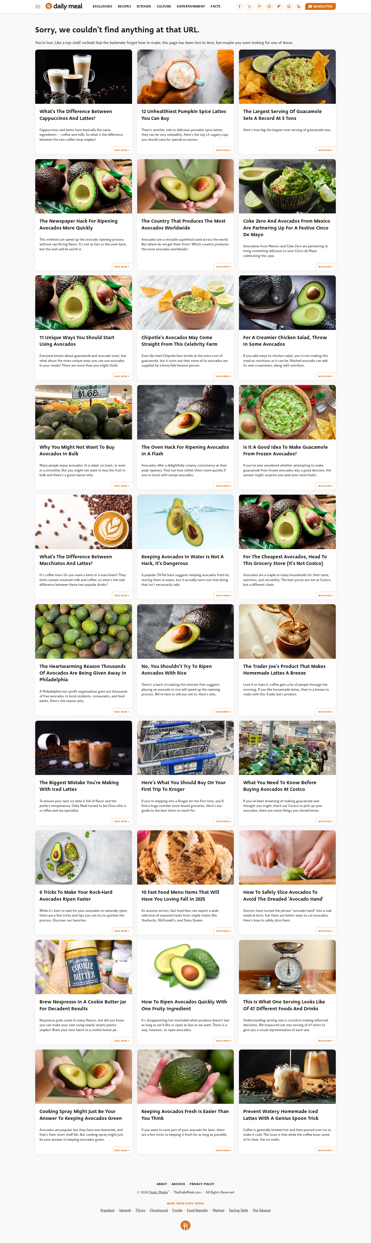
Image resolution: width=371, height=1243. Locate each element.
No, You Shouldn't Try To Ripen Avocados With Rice (176, 669)
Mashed (218, 1210)
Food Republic (197, 1210)
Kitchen (144, 6)
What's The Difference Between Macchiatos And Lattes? (76, 560)
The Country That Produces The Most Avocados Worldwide (183, 224)
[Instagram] (269, 6)
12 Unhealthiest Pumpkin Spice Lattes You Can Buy (183, 114)
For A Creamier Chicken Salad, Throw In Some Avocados (285, 340)
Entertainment (191, 6)
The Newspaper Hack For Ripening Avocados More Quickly (79, 224)
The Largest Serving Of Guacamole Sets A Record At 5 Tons (282, 114)
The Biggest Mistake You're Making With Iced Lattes (79, 786)
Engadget (107, 1210)
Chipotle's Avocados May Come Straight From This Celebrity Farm (179, 340)
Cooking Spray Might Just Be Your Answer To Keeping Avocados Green (81, 1114)
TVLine (140, 1210)
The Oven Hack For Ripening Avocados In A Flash (185, 450)
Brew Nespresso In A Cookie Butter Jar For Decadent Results (83, 1005)
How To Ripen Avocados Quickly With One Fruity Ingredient (184, 1005)
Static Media (158, 1192)
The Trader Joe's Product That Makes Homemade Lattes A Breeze (284, 669)
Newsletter (322, 6)
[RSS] (299, 6)
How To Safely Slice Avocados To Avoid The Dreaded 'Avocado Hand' (283, 895)
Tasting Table (238, 1210)
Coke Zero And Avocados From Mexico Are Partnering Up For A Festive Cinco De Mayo (286, 228)
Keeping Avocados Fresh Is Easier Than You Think (185, 1114)
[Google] (289, 6)
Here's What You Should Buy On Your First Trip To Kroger (183, 786)
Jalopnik (125, 1210)
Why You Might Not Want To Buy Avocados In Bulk (77, 450)
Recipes (124, 6)
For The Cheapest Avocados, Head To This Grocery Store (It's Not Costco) (285, 560)
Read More (121, 150)
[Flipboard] (279, 6)
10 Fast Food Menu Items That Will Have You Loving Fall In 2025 (180, 895)
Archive (178, 1184)
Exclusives (102, 6)
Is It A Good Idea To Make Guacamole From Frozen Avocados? (285, 450)
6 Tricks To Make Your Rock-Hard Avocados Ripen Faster (76, 895)
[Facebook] (239, 6)
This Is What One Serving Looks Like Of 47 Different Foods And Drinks (284, 1005)
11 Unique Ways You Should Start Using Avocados (77, 340)
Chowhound (159, 1210)
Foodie (177, 1210)
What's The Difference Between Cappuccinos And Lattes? (76, 114)
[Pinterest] (259, 6)
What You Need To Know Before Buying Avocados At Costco (279, 786)
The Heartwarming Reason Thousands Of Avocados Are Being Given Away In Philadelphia (83, 673)
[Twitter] (249, 6)
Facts (215, 6)
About (162, 1184)
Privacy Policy (202, 1184)
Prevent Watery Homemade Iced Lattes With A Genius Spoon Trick (280, 1114)
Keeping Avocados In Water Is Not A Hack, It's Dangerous (182, 560)
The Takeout (262, 1210)
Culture (164, 6)
